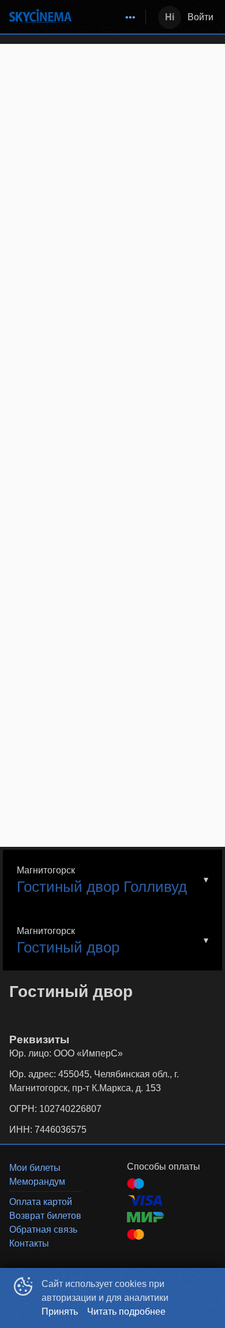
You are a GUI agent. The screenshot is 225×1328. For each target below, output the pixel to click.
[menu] (111, 17)
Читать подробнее (126, 1311)
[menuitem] (130, 17)
